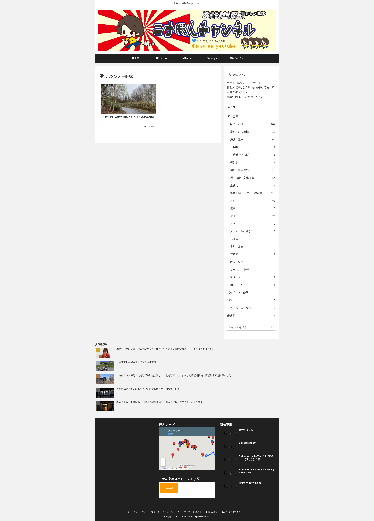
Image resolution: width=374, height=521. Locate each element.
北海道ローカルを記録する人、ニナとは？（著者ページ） (219, 512)
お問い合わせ (168, 512)
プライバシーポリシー (138, 512)
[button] (272, 327)
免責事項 (155, 512)
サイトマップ (184, 512)
